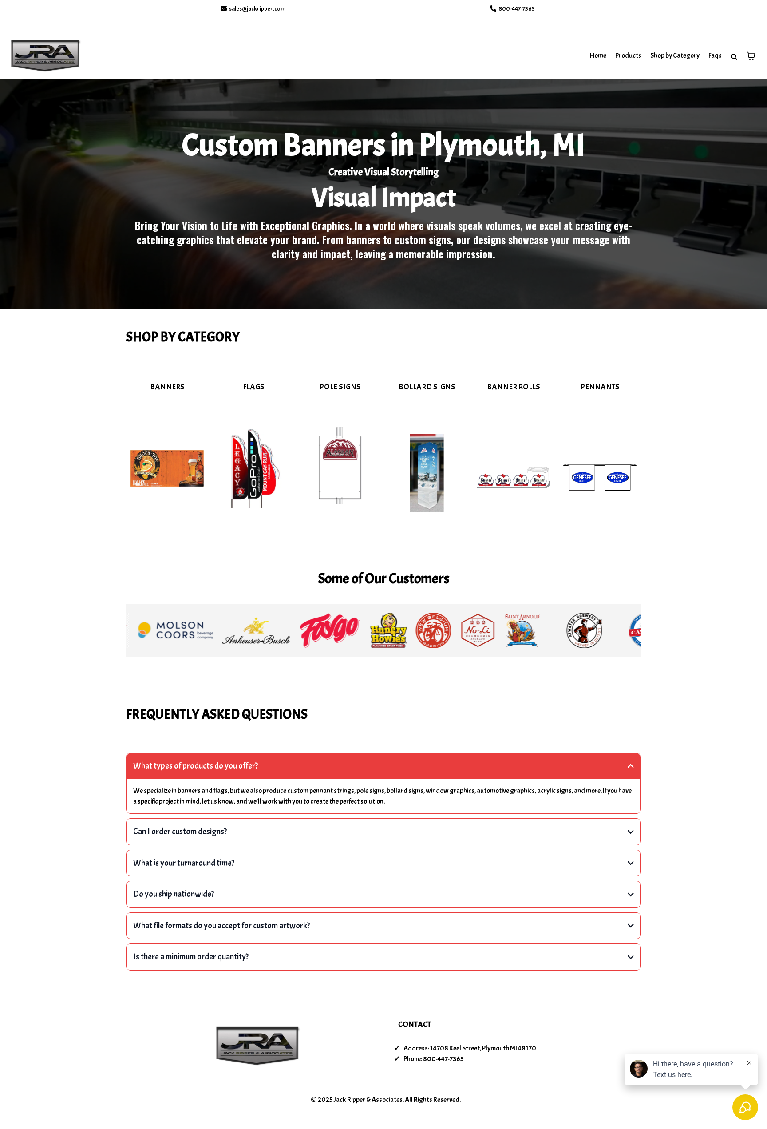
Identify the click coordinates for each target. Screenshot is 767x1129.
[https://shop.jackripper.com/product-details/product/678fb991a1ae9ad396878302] (340, 465)
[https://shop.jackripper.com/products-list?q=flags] (253, 468)
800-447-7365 (516, 8)
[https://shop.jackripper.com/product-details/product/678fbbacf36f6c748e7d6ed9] (513, 477)
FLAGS (254, 387)
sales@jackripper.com (257, 8)
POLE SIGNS (340, 387)
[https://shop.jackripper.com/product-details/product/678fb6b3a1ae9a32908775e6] (167, 468)
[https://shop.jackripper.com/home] (46, 55)
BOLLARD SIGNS (427, 387)
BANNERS (167, 387)
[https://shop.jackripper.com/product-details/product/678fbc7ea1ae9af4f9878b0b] (600, 477)
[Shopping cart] (751, 55)
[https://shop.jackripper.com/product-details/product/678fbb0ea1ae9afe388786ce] (426, 473)
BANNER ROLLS (513, 387)
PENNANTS (600, 387)
